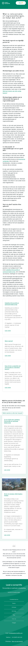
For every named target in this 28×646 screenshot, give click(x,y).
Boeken (14, 603)
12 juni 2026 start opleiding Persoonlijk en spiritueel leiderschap (12, 421)
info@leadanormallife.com (15, 633)
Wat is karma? (9, 341)
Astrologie (14, 611)
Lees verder (8, 330)
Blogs (14, 615)
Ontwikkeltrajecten (14, 599)
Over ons (14, 618)
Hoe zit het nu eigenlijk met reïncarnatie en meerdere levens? (13, 367)
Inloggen (14, 622)
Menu (20, 2)
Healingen (14, 607)
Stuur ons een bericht (17, 641)
